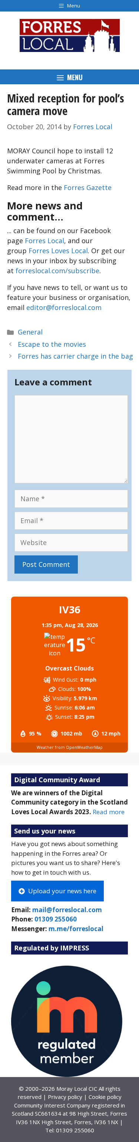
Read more (109, 811)
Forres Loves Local (58, 250)
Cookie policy (105, 1096)
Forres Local (44, 240)
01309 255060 (55, 919)
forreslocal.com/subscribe (57, 270)
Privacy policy (65, 1096)
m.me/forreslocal (76, 928)
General (30, 331)
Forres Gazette (88, 187)
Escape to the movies (52, 344)
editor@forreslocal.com (64, 307)
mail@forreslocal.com (67, 910)
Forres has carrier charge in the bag (75, 356)
